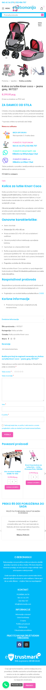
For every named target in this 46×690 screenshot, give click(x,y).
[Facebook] (20, 644)
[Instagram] (26, 644)
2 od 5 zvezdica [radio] (17, 371)
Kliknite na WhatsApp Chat (25, 153)
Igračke (14, 81)
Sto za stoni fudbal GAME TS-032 (12, 472)
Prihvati (29, 685)
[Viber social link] (14, 338)
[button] (4, 41)
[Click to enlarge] (6, 58)
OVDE (41, 293)
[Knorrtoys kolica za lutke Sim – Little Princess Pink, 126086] (33, 455)
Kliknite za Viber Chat (23, 162)
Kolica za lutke (25, 81)
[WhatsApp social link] (11, 338)
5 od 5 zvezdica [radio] (22, 371)
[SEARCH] (42, 15)
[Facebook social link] (8, 338)
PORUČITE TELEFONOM (23, 142)
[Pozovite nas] (5, 684)
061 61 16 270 (8, 2)
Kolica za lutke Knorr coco (19, 334)
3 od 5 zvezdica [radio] (19, 371)
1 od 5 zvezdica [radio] (15, 371)
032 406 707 (20, 2)
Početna (5, 81)
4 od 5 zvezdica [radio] (21, 371)
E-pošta (5, 414)
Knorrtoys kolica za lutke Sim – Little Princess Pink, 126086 (33, 467)
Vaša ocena (7, 372)
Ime (4, 404)
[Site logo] (24, 8)
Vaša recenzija (8, 375)
